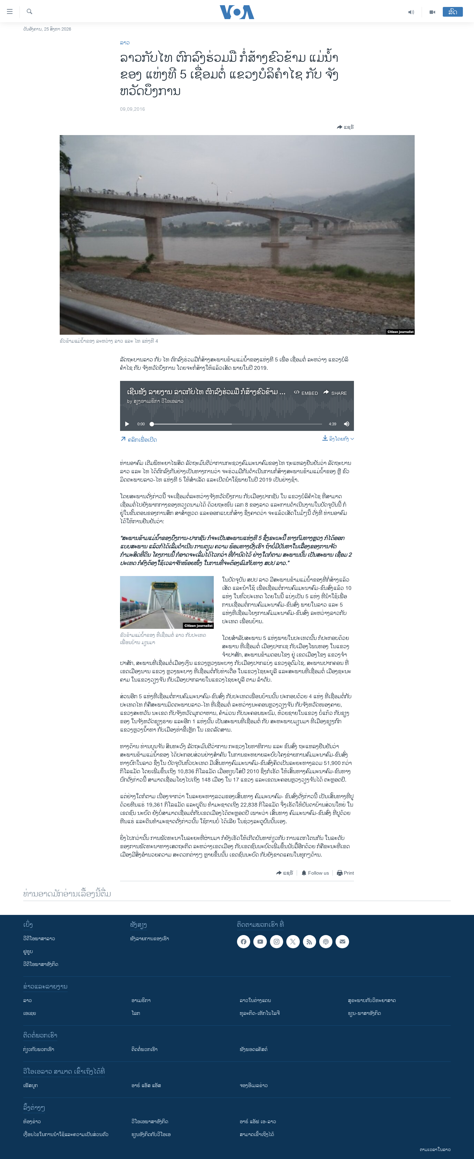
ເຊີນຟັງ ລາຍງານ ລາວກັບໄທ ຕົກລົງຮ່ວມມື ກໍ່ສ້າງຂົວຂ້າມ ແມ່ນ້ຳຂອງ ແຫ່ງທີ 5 (230, 392)
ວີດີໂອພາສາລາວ (39, 938)
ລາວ (125, 43)
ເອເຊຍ (29, 1013)
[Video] (432, 12)
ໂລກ (136, 1013)
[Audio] (411, 12)
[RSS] (309, 941)
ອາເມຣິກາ (141, 1000)
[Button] (345, 127)
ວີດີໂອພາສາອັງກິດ (40, 964)
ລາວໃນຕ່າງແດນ (255, 1000)
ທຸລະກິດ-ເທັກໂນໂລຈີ (260, 1013)
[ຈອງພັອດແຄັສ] (342, 941)
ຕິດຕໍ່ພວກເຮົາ (145, 1049)
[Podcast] (325, 941)
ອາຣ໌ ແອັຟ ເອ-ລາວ (258, 1121)
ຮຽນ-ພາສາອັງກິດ (364, 1013)
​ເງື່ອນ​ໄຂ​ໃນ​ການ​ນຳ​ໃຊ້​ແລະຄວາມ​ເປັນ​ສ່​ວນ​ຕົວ (66, 1134)
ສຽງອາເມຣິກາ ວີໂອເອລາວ (159, 401)
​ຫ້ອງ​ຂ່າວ (32, 1121)
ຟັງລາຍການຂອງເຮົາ (149, 938)
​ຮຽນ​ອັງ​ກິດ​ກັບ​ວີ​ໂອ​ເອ (151, 1134)
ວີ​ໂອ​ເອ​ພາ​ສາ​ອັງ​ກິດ (150, 1121)
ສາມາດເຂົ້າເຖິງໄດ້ (257, 1134)
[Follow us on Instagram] (276, 941)
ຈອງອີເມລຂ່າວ (254, 1085)
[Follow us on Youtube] (259, 941)
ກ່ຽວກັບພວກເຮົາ (38, 1049)
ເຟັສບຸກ (30, 1085)
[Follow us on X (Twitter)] (292, 941)
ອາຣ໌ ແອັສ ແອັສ (146, 1085)
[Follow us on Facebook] (243, 941)
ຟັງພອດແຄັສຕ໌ (254, 1049)
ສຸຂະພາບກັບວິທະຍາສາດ (372, 1000)
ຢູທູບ (28, 951)
